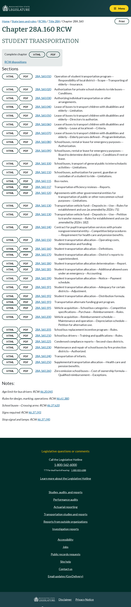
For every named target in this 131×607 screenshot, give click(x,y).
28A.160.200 (43, 317)
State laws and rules (24, 21)
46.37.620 (53, 405)
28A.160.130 (43, 205)
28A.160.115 (43, 181)
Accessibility (65, 539)
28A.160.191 (43, 287)
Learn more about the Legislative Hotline (65, 478)
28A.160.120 (43, 193)
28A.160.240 (43, 356)
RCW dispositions (15, 62)
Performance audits (65, 499)
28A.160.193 (43, 302)
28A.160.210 (43, 335)
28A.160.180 (43, 263)
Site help (65, 561)
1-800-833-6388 (78, 470)
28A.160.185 (43, 269)
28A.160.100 (43, 163)
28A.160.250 (43, 362)
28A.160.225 (43, 341)
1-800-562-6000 (65, 465)
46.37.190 (43, 419)
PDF (53, 54)
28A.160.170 (43, 254)
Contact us (65, 569)
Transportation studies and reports (65, 514)
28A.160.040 (43, 106)
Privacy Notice (84, 599)
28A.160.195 (43, 308)
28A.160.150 (43, 240)
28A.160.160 (43, 248)
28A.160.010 (43, 76)
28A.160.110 (43, 172)
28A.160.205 (43, 329)
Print (122, 21)
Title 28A (54, 21)
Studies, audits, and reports (65, 492)
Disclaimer (65, 599)
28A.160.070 (43, 133)
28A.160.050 (43, 115)
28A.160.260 (43, 371)
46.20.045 (46, 391)
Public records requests (65, 554)
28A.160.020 (43, 89)
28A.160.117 (43, 187)
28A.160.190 (43, 278)
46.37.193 (34, 412)
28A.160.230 (43, 347)
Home (6, 21)
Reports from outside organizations (65, 521)
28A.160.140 (43, 227)
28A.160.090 (43, 150)
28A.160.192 (43, 296)
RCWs (42, 21)
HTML (37, 54)
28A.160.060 (43, 124)
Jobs (65, 547)
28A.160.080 (43, 142)
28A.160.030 (43, 98)
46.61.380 (62, 398)
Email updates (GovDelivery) (65, 576)
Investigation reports (65, 529)
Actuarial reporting (65, 507)
